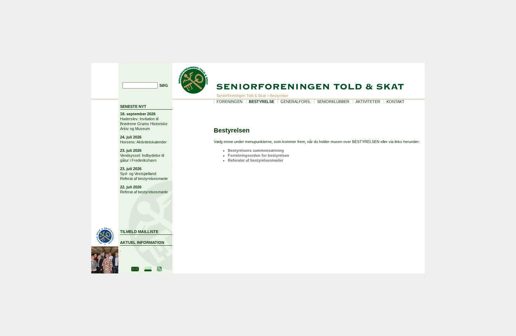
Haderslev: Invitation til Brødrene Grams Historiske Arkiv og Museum (143, 124)
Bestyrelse (261, 101)
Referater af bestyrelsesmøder (255, 160)
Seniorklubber (333, 101)
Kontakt (395, 101)
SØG (163, 85)
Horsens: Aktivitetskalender (143, 142)
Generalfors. (295, 101)
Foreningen (230, 101)
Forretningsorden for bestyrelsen (258, 155)
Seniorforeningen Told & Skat (241, 95)
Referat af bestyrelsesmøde (144, 192)
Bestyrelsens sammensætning (256, 150)
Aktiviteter (368, 101)
